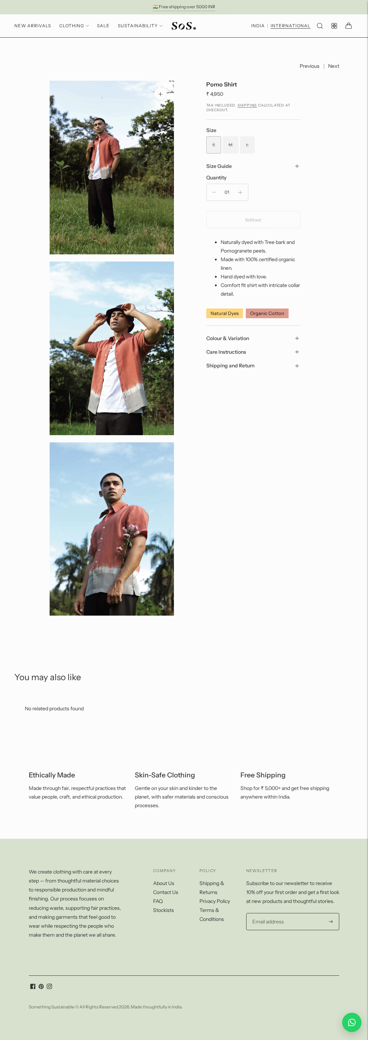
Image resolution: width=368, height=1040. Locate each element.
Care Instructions (226, 352)
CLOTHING (71, 25)
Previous (309, 66)
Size (211, 130)
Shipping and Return (230, 365)
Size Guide (219, 166)
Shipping (247, 105)
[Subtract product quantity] (214, 192)
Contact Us (165, 892)
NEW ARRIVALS (32, 25)
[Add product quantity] (240, 192)
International (290, 26)
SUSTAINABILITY (138, 25)
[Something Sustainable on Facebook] (33, 987)
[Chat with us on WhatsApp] (352, 1022)
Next (333, 66)
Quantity (216, 177)
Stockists (163, 910)
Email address (267, 913)
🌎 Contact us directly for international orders (184, 6)
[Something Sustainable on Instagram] (49, 987)
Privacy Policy (214, 901)
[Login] (334, 26)
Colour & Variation (227, 338)
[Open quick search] (320, 26)
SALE (103, 25)
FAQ (158, 901)
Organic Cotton (267, 313)
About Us (163, 883)
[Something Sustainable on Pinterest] (41, 987)
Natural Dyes (225, 313)
